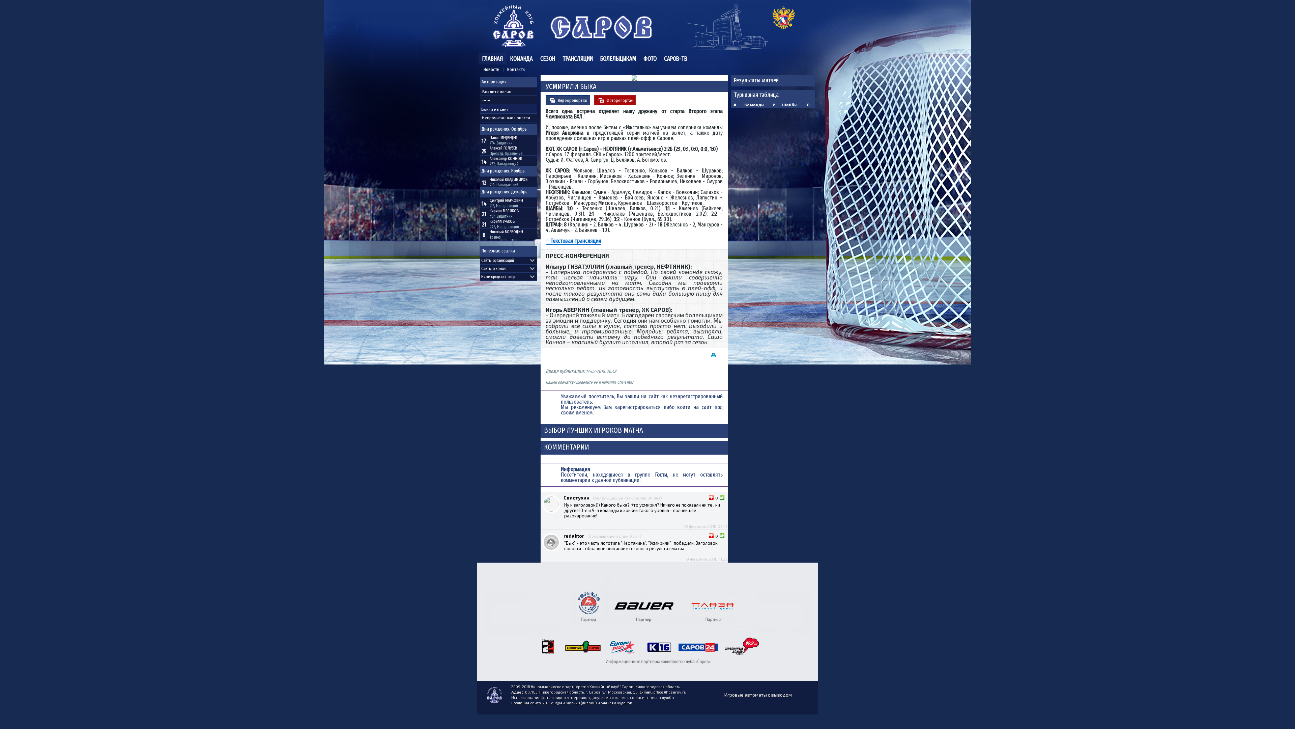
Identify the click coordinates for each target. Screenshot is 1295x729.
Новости (491, 70)
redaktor (574, 536)
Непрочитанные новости (506, 117)
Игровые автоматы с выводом (758, 695)
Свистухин (576, 498)
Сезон (547, 58)
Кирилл (504, 211)
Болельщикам (618, 58)
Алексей (503, 148)
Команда (521, 58)
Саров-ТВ (675, 58)
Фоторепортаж (619, 100)
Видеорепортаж (572, 100)
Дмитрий (506, 200)
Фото (650, 58)
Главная (492, 58)
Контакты (516, 70)
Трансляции (578, 58)
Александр (506, 158)
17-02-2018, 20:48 (601, 371)
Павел (503, 137)
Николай (508, 179)
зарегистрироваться (638, 407)
